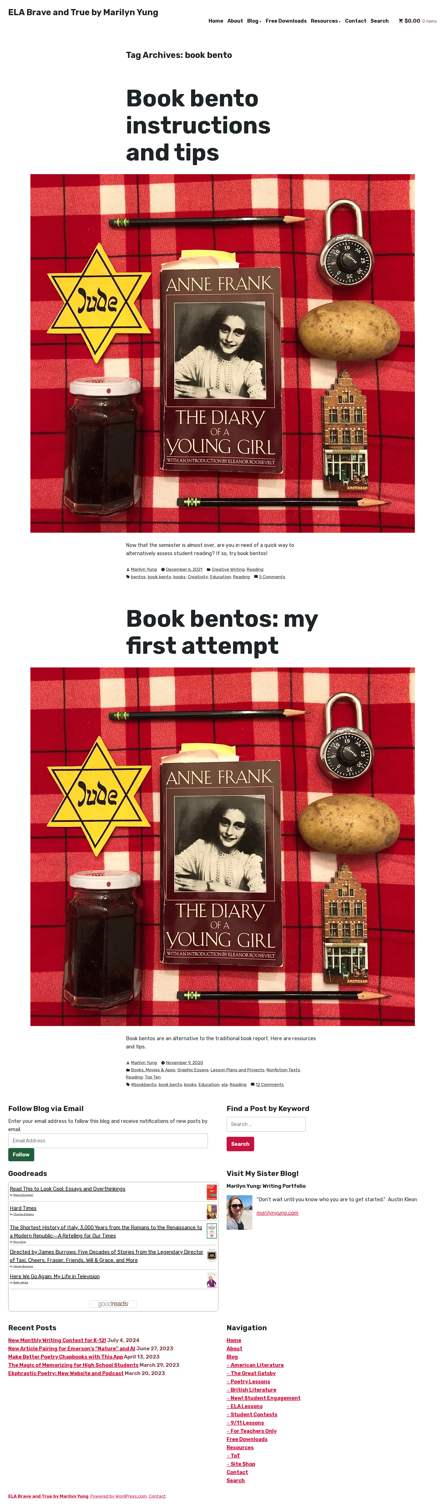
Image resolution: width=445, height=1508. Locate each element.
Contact (355, 21)
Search (380, 21)
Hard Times (23, 1208)
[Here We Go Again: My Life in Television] (212, 1279)
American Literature (257, 1365)
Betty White (20, 1282)
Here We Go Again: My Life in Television (55, 1276)
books (179, 576)
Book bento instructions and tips (198, 125)
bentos (138, 576)
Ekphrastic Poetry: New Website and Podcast (66, 1373)
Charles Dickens (23, 1214)
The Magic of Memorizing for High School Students (73, 1365)
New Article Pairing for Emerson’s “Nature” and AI (71, 1348)
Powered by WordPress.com (118, 1496)
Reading (255, 569)
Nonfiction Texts (283, 1069)
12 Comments (270, 1085)
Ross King (19, 1241)
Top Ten (153, 1077)
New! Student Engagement (266, 1398)
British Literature (253, 1390)
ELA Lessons (247, 1406)
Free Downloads (286, 21)
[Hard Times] (212, 1211)
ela (224, 1084)
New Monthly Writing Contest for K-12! (57, 1340)
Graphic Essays (193, 1069)
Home (216, 21)
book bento (159, 576)
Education (220, 576)
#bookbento (144, 1084)
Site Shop (243, 1464)
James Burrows (23, 1266)
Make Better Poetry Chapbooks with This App (65, 1357)
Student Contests (254, 1414)
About (235, 21)
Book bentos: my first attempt (222, 632)
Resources (324, 21)
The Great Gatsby (253, 1373)
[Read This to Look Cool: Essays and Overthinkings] (212, 1192)
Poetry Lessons (250, 1381)
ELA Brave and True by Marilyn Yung (83, 12)
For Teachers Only (254, 1431)
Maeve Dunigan (23, 1195)
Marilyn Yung (144, 569)
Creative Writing (228, 569)
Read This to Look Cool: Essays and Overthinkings (67, 1189)
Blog (253, 21)
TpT (235, 1456)
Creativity (198, 576)
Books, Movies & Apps (153, 1069)
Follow (21, 1154)
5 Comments (272, 577)
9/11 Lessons (247, 1423)
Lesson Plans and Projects (237, 1069)
